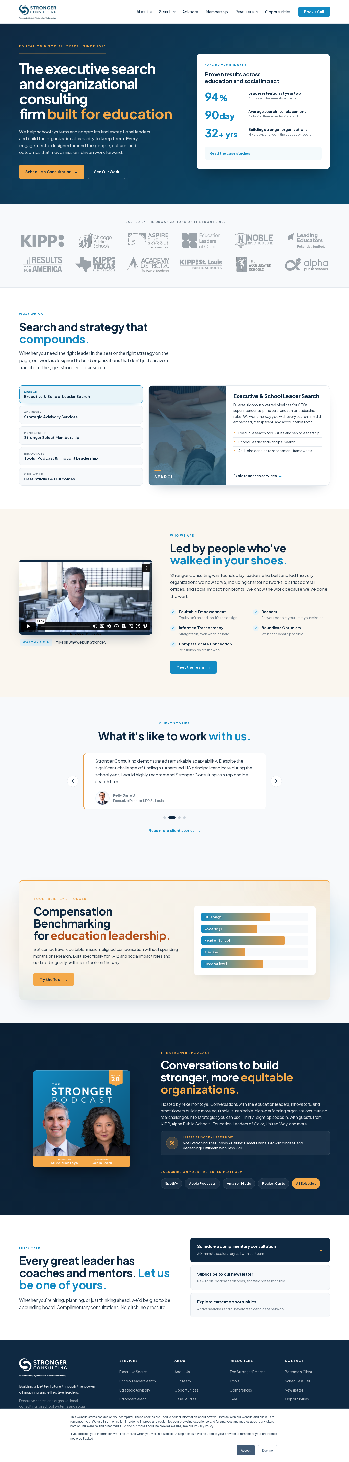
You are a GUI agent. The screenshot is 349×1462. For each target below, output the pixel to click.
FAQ (233, 1399)
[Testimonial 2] (172, 817)
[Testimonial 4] (184, 817)
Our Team (183, 1380)
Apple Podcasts (202, 1183)
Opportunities (278, 11)
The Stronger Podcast (248, 1371)
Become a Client (298, 1371)
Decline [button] (267, 1450)
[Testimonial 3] (179, 817)
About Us (182, 1371)
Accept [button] (245, 1450)
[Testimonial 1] (164, 817)
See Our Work (106, 171)
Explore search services (257, 475)
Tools (234, 1380)
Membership (217, 11)
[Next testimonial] (276, 781)
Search (165, 11)
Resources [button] (245, 11)
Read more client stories (175, 830)
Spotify (171, 1183)
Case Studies (185, 1399)
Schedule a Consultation (51, 171)
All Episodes (306, 1183)
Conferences (241, 1390)
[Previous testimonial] (72, 781)
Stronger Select (132, 1399)
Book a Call (314, 11)
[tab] (81, 394)
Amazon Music (239, 1183)
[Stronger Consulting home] (37, 12)
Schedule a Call (297, 1380)
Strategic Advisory (134, 1390)
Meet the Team (193, 667)
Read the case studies (263, 153)
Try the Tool (54, 979)
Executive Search (133, 1371)
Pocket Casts (273, 1183)
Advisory (190, 11)
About (142, 11)
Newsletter (294, 1390)
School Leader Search (137, 1380)
